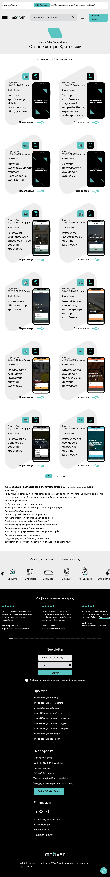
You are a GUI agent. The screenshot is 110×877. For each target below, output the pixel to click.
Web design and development (74, 863)
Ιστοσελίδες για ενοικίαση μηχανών (51, 723)
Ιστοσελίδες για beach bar (47, 739)
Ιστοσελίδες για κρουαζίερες (48, 713)
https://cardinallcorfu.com (53, 629)
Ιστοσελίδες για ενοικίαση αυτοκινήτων (53, 718)
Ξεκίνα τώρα (95, 17)
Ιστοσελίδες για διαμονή (46, 698)
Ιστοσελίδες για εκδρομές (46, 708)
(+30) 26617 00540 (43, 835)
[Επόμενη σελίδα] (64, 476)
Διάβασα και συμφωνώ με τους (57, 680)
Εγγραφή (55, 672)
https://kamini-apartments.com (15, 629)
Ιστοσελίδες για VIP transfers (48, 703)
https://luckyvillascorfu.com (94, 626)
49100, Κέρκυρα (42, 825)
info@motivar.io (42, 830)
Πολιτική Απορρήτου (44, 773)
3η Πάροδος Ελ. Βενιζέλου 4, (48, 819)
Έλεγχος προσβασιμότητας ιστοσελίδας (53, 783)
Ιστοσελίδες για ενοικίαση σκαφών (51, 729)
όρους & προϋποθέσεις (73, 680)
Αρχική (42, 42)
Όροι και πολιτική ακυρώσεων (48, 763)
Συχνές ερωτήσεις (43, 758)
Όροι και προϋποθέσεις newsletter (51, 778)
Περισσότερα (7, 620)
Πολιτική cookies (42, 768)
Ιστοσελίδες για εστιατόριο (47, 734)
